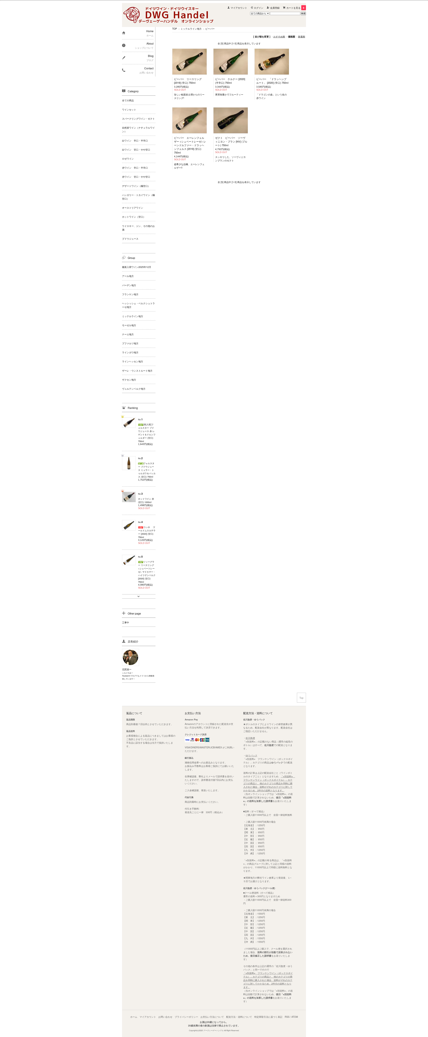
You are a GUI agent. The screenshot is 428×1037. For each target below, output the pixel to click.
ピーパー (210, 28)
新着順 (301, 36)
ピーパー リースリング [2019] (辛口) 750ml (188, 80)
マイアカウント (239, 7)
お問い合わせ (165, 1016)
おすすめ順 (279, 36)
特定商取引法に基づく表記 (268, 1016)
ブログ (133, 675)
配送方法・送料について (239, 1016)
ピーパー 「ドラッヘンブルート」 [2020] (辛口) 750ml (272, 80)
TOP (174, 28)
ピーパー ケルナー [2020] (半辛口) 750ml (230, 80)
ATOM (294, 1016)
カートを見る (295, 7)
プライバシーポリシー (186, 1016)
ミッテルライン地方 (191, 28)
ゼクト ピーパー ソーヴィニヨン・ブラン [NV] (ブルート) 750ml (231, 141)
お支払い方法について (212, 1016)
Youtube (125, 675)
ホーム (133, 1016)
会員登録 (275, 7)
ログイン (258, 7)
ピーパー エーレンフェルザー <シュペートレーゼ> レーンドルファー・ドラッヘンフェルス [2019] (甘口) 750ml (190, 145)
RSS (287, 1016)
